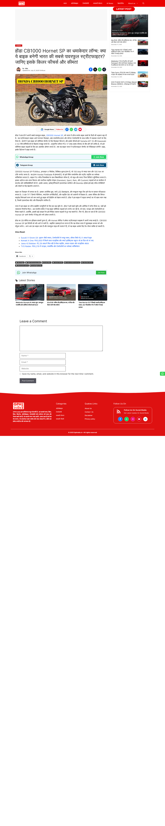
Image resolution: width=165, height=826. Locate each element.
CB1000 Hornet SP (54, 135)
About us (131, 3)
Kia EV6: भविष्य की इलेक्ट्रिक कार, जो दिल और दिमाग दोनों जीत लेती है (124, 41)
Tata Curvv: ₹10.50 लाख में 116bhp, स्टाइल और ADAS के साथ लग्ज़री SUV (123, 73)
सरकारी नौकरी (60, 419)
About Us (88, 408)
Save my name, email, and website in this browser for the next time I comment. (58, 374)
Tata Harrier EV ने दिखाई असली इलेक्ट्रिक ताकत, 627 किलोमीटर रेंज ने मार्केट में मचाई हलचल (92, 304)
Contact (88, 412)
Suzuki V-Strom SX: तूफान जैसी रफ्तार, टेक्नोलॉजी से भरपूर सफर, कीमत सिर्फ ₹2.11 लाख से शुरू (56, 238)
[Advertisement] (61, 25)
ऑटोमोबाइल (74, 3)
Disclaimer (88, 415)
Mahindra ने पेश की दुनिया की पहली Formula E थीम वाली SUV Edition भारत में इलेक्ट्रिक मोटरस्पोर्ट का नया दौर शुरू (123, 63)
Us (92, 412)
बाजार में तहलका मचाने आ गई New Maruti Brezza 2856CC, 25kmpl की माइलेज (124, 83)
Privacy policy (90, 419)
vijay (26, 68)
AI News (110, 3)
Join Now (100, 157)
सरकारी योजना (97, 3)
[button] (143, 3)
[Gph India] (22, 3)
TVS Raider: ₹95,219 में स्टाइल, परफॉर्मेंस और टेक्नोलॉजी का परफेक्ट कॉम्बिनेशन (50, 246)
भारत (65, 3)
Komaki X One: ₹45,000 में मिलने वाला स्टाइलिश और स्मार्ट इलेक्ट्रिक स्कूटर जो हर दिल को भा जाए (57, 240)
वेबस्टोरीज (121, 3)
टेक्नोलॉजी (86, 3)
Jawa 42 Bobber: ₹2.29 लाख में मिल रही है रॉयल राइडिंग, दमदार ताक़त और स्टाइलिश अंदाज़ (55, 243)
